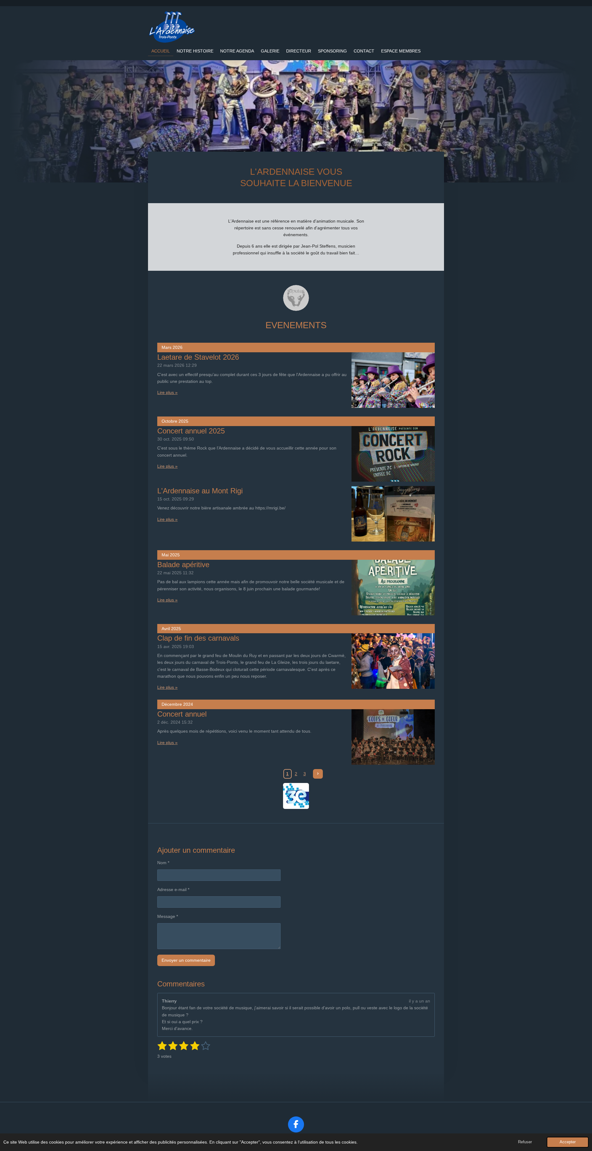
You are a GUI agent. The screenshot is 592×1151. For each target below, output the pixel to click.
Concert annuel (182, 714)
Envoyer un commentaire (186, 960)
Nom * (163, 862)
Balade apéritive (183, 564)
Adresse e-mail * (173, 889)
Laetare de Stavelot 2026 (198, 357)
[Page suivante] (318, 774)
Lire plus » (167, 392)
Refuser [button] (525, 1142)
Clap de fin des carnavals (198, 638)
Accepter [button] (568, 1142)
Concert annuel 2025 (191, 431)
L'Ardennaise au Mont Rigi (200, 491)
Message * (167, 916)
